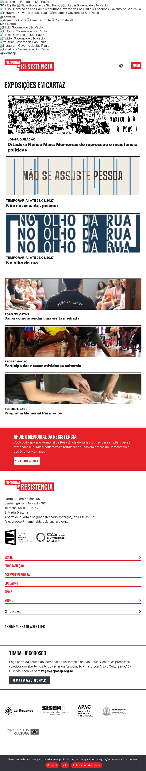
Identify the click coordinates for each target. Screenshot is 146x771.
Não (65, 765)
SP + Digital (8, 5)
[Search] (140, 611)
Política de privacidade (87, 765)
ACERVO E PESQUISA (17, 574)
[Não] (141, 763)
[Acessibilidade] (121, 66)
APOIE (8, 592)
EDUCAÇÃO (11, 583)
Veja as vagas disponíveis (30, 680)
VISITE (9, 557)
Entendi (52, 765)
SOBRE (9, 600)
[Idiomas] (126, 66)
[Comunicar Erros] (71, 20)
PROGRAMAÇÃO (14, 566)
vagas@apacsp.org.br (57, 671)
